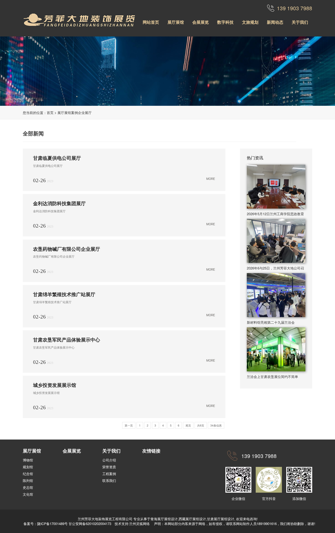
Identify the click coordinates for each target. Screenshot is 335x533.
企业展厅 (85, 112)
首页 (50, 112)
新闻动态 (275, 22)
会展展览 (200, 22)
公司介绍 (109, 460)
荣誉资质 (109, 466)
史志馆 (28, 487)
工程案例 (109, 473)
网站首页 (151, 22)
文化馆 (28, 494)
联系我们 (109, 480)
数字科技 (225, 22)
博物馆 (28, 460)
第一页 (129, 425)
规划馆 (28, 466)
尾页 (188, 425)
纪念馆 (28, 473)
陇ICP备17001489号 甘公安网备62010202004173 (74, 523)
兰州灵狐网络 (140, 523)
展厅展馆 (176, 22)
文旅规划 (250, 22)
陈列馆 (28, 480)
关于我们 (300, 22)
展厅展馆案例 (67, 112)
